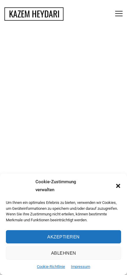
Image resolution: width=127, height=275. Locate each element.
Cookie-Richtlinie (51, 266)
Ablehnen (63, 253)
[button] (118, 186)
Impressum (80, 266)
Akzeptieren (63, 236)
